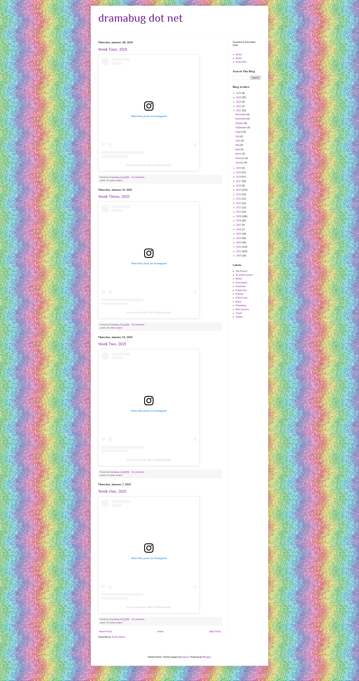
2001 (239, 251)
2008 (239, 220)
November (241, 118)
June (238, 140)
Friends (239, 294)
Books (239, 278)
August (239, 132)
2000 (239, 255)
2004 (239, 238)
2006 (239, 229)
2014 (239, 194)
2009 (239, 216)
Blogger (207, 657)
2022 (239, 106)
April (238, 149)
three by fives (242, 309)
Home (160, 631)
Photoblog (241, 305)
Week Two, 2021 (112, 344)
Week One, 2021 (112, 491)
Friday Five (241, 290)
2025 (239, 97)
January (239, 162)
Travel (239, 313)
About (239, 58)
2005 (239, 233)
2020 (239, 168)
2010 (239, 212)
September (241, 127)
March (238, 153)
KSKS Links (242, 297)
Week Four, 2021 (112, 49)
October (239, 123)
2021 (239, 110)
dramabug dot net (140, 18)
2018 (239, 176)
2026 (239, 93)
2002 (239, 247)
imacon (185, 657)
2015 (239, 190)
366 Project (241, 271)
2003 (239, 242)
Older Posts (215, 631)
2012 (239, 203)
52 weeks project (114, 180)
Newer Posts (105, 631)
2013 (239, 198)
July (237, 136)
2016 (239, 185)
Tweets (239, 317)
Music (239, 301)
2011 (239, 207)
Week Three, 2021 (113, 196)
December (241, 114)
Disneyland (241, 282)
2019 (239, 172)
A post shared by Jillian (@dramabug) (149, 165)
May (237, 145)
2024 (239, 102)
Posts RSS (241, 62)
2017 (239, 181)
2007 (239, 225)
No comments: (138, 177)
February (240, 158)
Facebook (241, 286)
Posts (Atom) (118, 637)
